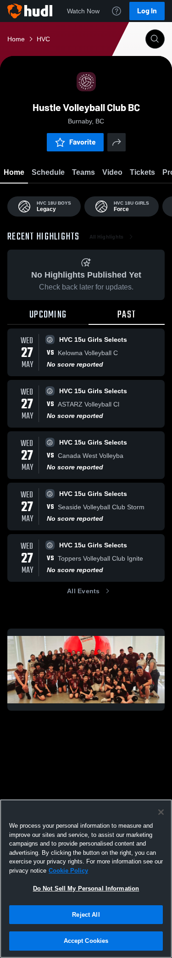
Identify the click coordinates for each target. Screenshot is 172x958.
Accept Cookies (86, 940)
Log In (147, 11)
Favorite (82, 142)
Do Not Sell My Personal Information (86, 888)
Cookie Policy (68, 870)
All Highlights (106, 236)
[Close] (161, 812)
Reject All (86, 914)
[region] (86, 878)
